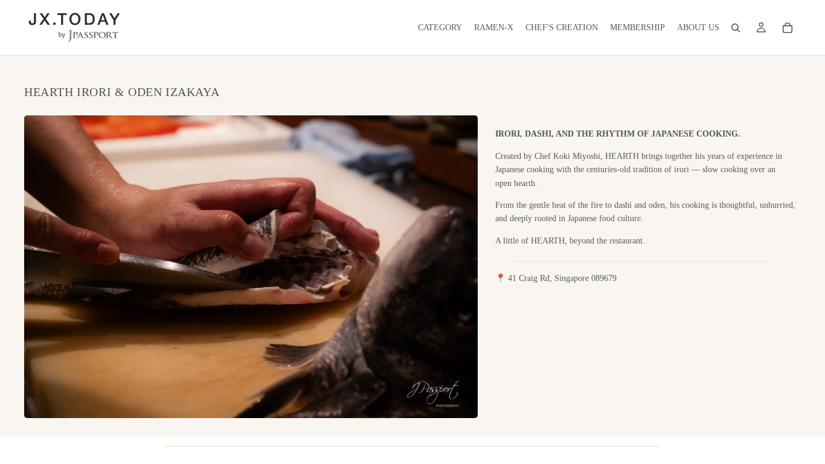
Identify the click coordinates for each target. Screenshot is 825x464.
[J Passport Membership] (761, 27)
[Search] (735, 27)
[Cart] (787, 27)
